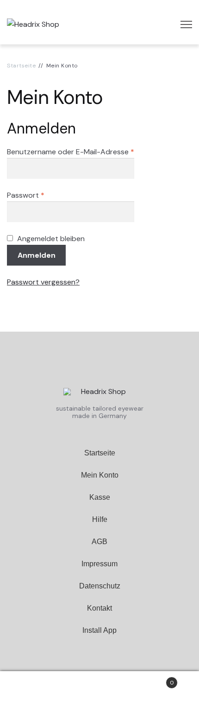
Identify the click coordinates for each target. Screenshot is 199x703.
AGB (99, 541)
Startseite (21, 65)
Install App (99, 630)
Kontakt (99, 608)
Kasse (99, 497)
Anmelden (37, 255)
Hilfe (99, 519)
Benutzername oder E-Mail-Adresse (70, 152)
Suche (99, 687)
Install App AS (100, 652)
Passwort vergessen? (43, 282)
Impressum (99, 564)
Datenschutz (99, 586)
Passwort (25, 195)
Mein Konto (99, 475)
